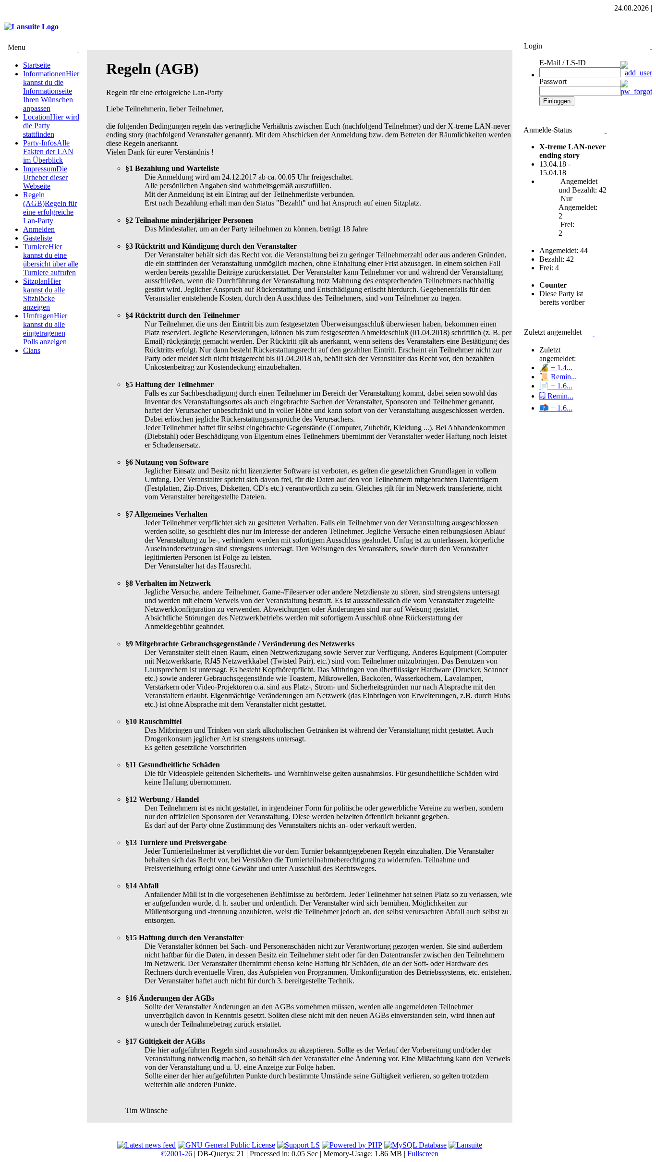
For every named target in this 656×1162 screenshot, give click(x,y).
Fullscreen (422, 1154)
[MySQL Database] (415, 1145)
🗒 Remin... (556, 396)
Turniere (50, 259)
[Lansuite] (465, 1145)
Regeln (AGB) (50, 208)
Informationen (51, 91)
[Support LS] (298, 1145)
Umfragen (45, 329)
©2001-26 (176, 1154)
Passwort (553, 81)
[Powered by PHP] (352, 1145)
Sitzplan (44, 294)
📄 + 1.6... (555, 386)
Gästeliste (37, 238)
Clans (31, 350)
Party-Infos (48, 151)
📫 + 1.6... (555, 408)
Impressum (45, 177)
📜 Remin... (558, 377)
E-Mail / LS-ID (562, 63)
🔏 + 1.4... (555, 367)
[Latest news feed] (146, 1145)
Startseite (36, 65)
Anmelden (39, 229)
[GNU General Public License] (226, 1145)
